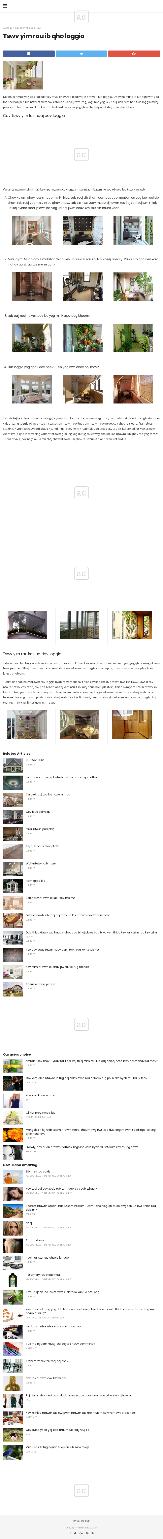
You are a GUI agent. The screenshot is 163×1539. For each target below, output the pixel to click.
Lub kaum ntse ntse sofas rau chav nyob (54, 1326)
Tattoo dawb (35, 1240)
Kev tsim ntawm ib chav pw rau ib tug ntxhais (57, 967)
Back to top (81, 1520)
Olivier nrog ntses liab (40, 1113)
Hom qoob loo (35, 881)
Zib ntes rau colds (38, 1171)
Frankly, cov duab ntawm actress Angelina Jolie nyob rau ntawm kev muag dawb (82, 1147)
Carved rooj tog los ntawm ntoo (48, 794)
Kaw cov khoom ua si (40, 1095)
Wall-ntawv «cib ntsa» (41, 863)
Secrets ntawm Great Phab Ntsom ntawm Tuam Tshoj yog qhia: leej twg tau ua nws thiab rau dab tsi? (91, 1208)
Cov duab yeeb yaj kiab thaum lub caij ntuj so (57, 1430)
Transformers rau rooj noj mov (47, 1361)
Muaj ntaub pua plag (40, 829)
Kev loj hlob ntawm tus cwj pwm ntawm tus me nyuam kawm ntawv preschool (81, 1413)
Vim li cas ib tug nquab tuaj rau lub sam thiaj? (57, 1447)
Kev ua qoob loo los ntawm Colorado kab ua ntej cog (62, 1292)
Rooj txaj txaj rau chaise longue (47, 1258)
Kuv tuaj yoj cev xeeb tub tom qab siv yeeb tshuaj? (61, 1189)
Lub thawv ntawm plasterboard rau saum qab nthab (62, 777)
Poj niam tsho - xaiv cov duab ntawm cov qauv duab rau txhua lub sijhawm (78, 1395)
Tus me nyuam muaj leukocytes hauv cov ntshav (60, 1344)
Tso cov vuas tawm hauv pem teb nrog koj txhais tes (63, 950)
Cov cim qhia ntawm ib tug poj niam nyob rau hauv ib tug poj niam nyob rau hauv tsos (86, 1078)
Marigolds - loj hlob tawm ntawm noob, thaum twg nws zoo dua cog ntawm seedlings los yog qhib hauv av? (91, 1132)
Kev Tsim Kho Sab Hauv (28, 27)
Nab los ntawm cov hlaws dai (46, 1378)
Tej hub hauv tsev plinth (42, 846)
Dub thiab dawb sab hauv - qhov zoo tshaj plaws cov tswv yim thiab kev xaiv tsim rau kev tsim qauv (91, 934)
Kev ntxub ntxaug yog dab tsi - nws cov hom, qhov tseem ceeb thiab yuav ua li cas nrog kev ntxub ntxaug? (90, 1311)
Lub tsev (7, 27)
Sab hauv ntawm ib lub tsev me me (51, 898)
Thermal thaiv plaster (41, 984)
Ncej (29, 1223)
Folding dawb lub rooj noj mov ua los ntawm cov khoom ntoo (68, 915)
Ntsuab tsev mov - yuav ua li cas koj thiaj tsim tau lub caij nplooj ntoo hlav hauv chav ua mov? (92, 1061)
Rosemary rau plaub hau (43, 1275)
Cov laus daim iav (38, 812)
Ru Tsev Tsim (35, 760)
